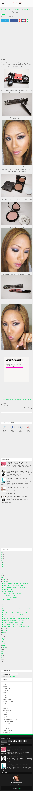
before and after (7, 694)
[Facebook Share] (14, 20)
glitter (7, 399)
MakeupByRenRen (17, 782)
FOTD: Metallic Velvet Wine (10, 605)
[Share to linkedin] (22, 20)
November (5, 581)
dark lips (5, 703)
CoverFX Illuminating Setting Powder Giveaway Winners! (17, 626)
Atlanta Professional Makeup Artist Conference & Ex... (16, 612)
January (4, 647)
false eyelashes (7, 710)
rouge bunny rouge (19, 399)
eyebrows (5, 707)
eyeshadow (6, 708)
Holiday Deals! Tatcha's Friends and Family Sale (15, 585)
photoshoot (6, 728)
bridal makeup (6, 696)
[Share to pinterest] (21, 20)
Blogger (19, 788)
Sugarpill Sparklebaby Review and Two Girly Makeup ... (16, 583)
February (4, 645)
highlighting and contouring (10, 719)
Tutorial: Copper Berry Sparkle (10, 603)
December (5, 579)
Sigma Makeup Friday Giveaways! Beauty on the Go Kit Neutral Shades (19, 488)
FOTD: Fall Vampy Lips (8, 610)
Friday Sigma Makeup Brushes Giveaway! (18, 471)
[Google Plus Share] (19, 20)
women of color (7, 732)
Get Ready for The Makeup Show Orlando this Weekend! (17, 609)
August (4, 632)
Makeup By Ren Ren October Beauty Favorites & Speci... (17, 618)
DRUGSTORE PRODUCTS (9, 683)
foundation (5, 712)
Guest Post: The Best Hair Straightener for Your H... (16, 601)
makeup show (6, 723)
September (5, 630)
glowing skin (6, 716)
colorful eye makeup (8, 701)
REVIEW (5, 686)
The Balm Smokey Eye (8, 591)
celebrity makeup (7, 699)
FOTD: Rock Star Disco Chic (10, 595)
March (4, 643)
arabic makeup (6, 690)
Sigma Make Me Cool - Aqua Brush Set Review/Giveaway (17, 479)
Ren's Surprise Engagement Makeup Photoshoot (15, 614)
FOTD (4, 399)
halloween (5, 717)
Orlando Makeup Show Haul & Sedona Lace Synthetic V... (17, 587)
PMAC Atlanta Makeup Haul (10, 589)
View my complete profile (16, 784)
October (4, 628)
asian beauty (6, 692)
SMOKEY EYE (28, 399)
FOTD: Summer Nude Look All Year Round (13, 607)
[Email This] (25, 20)
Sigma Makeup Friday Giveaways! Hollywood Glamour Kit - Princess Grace (19, 462)
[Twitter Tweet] (5, 20)
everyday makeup (7, 705)
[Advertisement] (16, 446)
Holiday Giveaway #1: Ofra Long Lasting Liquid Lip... (16, 593)
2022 (2, 560)
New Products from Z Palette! (10, 616)
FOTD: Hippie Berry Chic (9, 599)
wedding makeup (7, 730)
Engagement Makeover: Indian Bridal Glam (14, 620)
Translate (12, 676)
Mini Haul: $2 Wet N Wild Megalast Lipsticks (14, 622)
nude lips (12, 399)
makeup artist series (8, 721)
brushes (5, 697)
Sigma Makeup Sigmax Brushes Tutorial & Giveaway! (18, 497)
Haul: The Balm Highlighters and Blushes (13, 624)
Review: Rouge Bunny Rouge (10, 597)
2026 (2, 552)
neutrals (5, 725)
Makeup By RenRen (10, 787)
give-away (5, 714)
